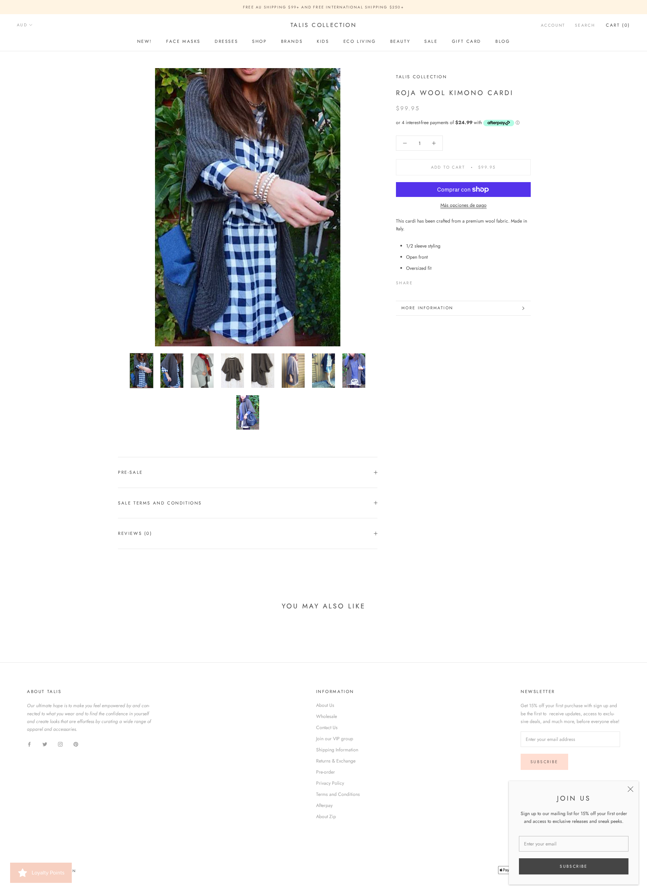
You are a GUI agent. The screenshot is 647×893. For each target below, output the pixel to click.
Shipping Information (337, 749)
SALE (430, 41)
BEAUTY (400, 41)
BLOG (502, 41)
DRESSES (226, 41)
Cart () (618, 25)
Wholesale (326, 716)
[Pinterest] (437, 282)
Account (553, 25)
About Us (325, 705)
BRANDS (292, 41)
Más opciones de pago (463, 205)
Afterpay (324, 805)
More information (427, 308)
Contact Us (327, 727)
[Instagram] (60, 744)
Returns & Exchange (336, 760)
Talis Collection (421, 77)
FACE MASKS (183, 41)
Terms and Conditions (338, 794)
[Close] (630, 789)
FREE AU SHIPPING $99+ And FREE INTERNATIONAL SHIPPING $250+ (323, 7)
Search (585, 25)
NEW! (144, 41)
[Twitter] (428, 282)
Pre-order (325, 772)
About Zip (326, 816)
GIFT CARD (466, 41)
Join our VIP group (334, 738)
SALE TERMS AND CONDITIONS (160, 503)
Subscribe (574, 866)
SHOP (259, 41)
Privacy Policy (330, 783)
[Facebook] (419, 282)
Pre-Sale (130, 472)
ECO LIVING (359, 41)
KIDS (323, 41)
